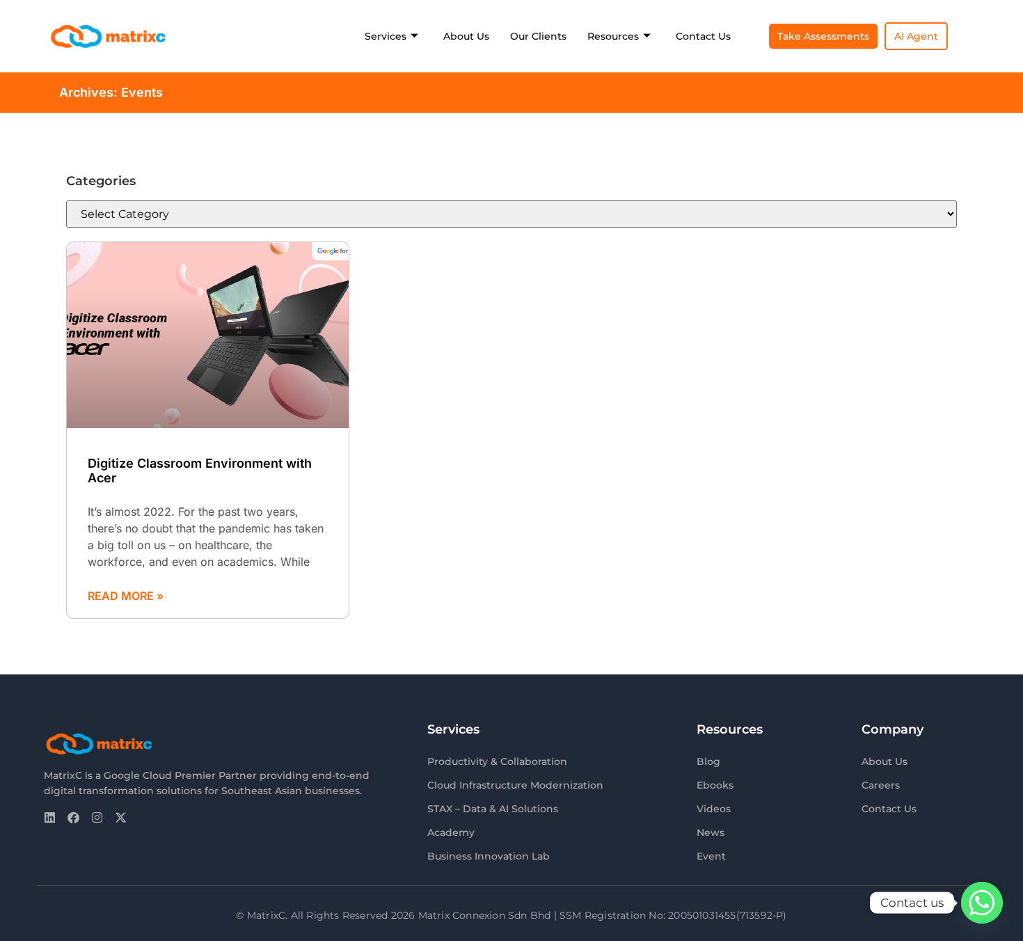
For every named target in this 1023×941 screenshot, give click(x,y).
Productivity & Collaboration (497, 761)
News (710, 832)
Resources (613, 36)
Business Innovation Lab (488, 856)
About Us (466, 36)
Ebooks (715, 785)
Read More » (126, 596)
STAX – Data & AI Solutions (492, 808)
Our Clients (538, 36)
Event (711, 856)
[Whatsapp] (982, 903)
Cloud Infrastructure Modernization (515, 785)
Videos (714, 808)
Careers (881, 785)
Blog (708, 761)
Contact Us (703, 36)
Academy (451, 832)
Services (385, 36)
